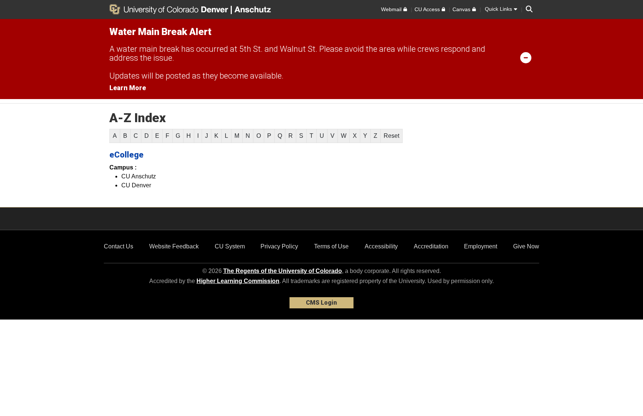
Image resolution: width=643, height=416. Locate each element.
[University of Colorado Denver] (170, 9)
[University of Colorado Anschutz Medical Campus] (253, 9)
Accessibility (381, 246)
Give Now (526, 246)
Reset (391, 136)
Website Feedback (174, 246)
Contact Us (118, 246)
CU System (230, 246)
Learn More (127, 88)
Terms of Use (331, 246)
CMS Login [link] (321, 302)
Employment (480, 246)
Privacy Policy (279, 246)
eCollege (126, 154)
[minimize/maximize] (526, 57)
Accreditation (431, 246)
